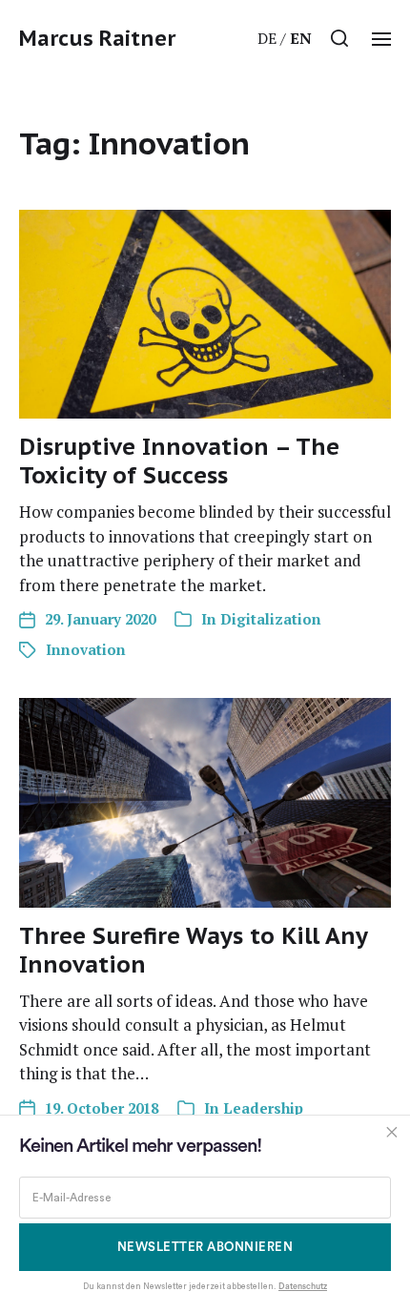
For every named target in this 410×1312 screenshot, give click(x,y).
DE (267, 38)
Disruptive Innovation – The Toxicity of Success (179, 461)
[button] (339, 38)
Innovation (86, 649)
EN (301, 38)
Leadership (263, 1107)
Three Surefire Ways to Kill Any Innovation (193, 950)
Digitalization (270, 618)
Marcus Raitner (97, 38)
